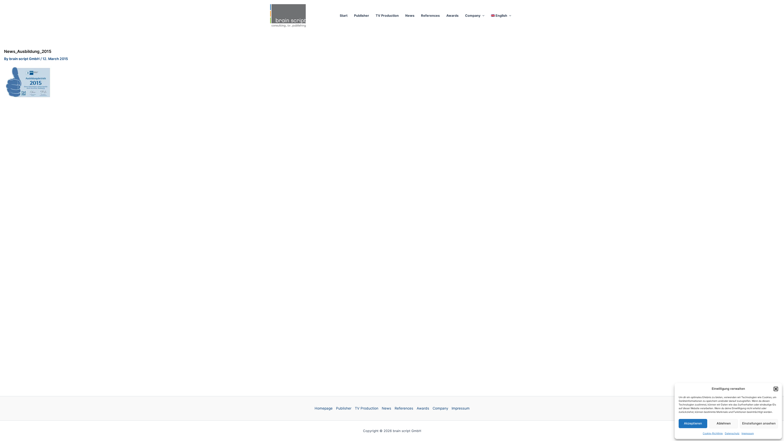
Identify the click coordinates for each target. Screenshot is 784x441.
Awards (452, 15)
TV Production (387, 15)
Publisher (361, 15)
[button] (776, 389)
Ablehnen (724, 423)
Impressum (748, 433)
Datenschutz (732, 433)
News (409, 15)
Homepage (324, 408)
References (430, 15)
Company (472, 15)
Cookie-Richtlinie (713, 433)
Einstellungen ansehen (759, 423)
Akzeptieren (693, 423)
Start (343, 15)
